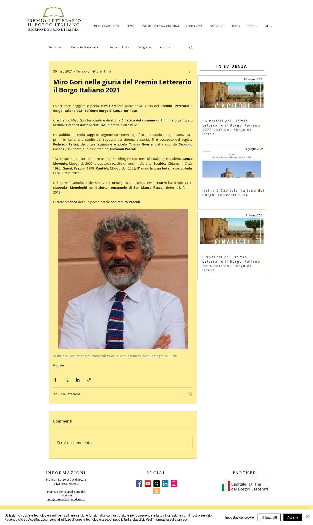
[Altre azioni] (189, 71)
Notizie (58, 365)
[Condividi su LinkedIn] (78, 380)
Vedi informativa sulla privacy (167, 519)
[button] (191, 47)
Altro (163, 47)
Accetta (292, 517)
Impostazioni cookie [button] (239, 517)
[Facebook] (139, 483)
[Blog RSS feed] (156, 491)
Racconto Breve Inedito (85, 47)
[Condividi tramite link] (89, 380)
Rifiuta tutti (269, 517)
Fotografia (144, 47)
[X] (156, 483)
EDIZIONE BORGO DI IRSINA (54, 29)
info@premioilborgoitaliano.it (66, 499)
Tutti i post (55, 47)
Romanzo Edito (119, 47)
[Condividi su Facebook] (55, 380)
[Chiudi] (307, 517)
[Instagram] (174, 483)
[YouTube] (148, 483)
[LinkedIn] (165, 483)
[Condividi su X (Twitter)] (66, 380)
